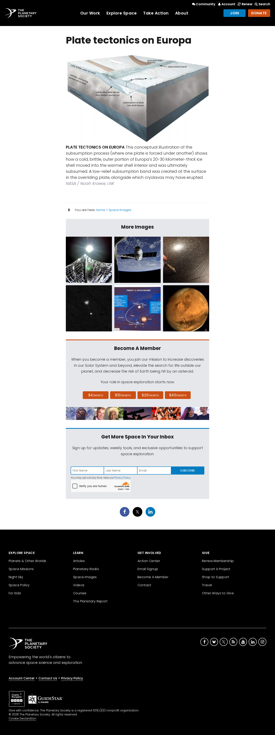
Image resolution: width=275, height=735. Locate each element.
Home (100, 210)
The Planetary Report (90, 601)
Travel (207, 585)
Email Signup (148, 569)
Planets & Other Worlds (27, 561)
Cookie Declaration (22, 718)
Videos (78, 585)
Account (228, 4)
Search (264, 4)
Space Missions (21, 569)
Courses (80, 593)
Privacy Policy (122, 477)
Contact (144, 585)
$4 (95, 395)
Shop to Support (215, 577)
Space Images (120, 210)
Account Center (22, 678)
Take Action (156, 13)
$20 (150, 395)
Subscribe (187, 470)
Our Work (90, 13)
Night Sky (16, 577)
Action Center (149, 561)
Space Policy (19, 585)
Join (234, 13)
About (181, 13)
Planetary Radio (86, 569)
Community (205, 4)
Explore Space (121, 13)
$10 (123, 395)
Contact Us (47, 678)
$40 (177, 395)
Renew (247, 4)
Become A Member (153, 577)
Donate (259, 13)
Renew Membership (218, 561)
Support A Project (216, 569)
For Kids (15, 593)
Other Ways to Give (218, 593)
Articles (79, 561)
